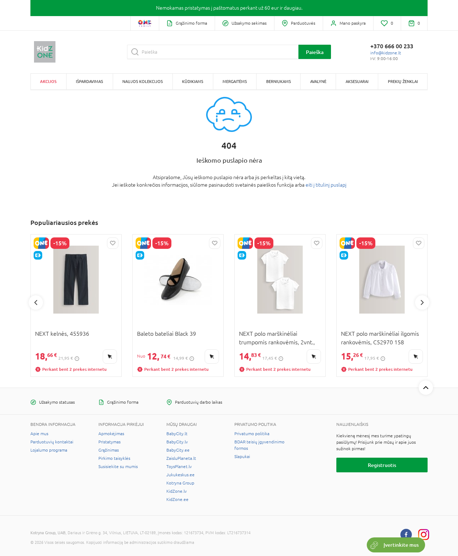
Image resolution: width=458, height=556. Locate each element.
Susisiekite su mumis (118, 466)
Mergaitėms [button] (235, 81)
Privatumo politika (251, 433)
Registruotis (382, 465)
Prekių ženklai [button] (403, 81)
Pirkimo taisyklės (114, 458)
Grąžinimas (108, 450)
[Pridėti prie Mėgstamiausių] (112, 243)
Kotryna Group (180, 483)
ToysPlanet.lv (179, 466)
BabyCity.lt (176, 433)
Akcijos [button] (48, 81)
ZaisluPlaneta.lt (181, 458)
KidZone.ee (177, 499)
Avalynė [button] (318, 81)
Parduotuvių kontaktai (51, 441)
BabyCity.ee (178, 450)
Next (422, 302)
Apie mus (39, 433)
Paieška (314, 52)
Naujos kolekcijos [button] (142, 81)
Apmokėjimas (111, 433)
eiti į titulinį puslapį (326, 185)
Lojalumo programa (48, 450)
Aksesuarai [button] (357, 81)
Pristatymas (109, 441)
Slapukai (242, 456)
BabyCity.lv (177, 441)
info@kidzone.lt (385, 52)
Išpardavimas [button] (89, 81)
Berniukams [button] (278, 81)
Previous (36, 302)
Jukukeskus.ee (180, 474)
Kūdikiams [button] (192, 81)
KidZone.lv (176, 491)
